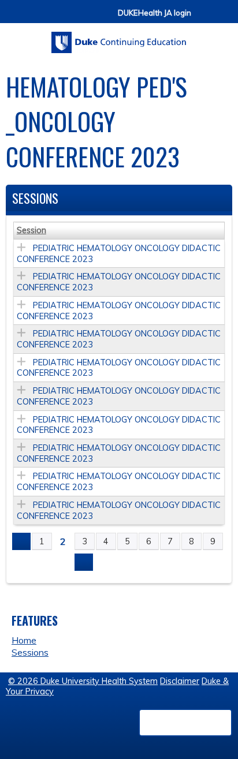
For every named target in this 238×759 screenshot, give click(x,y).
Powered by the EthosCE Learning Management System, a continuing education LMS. (185, 722)
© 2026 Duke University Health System (83, 681)
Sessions (30, 652)
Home (24, 640)
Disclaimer (179, 681)
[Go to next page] (84, 562)
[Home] (119, 38)
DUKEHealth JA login (154, 13)
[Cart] (204, 18)
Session (31, 230)
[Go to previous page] (21, 541)
